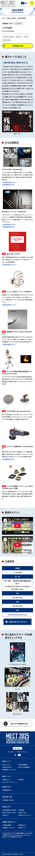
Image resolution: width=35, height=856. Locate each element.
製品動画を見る (8, 185)
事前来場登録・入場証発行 (10, 810)
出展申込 (21, 779)
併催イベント (22, 827)
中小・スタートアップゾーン (9, 782)
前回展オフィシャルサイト (9, 769)
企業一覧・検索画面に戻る (19, 723)
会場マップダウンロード (25, 815)
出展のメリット (6, 779)
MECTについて (7, 764)
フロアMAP (18, 23)
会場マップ (6, 815)
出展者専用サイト (7, 790)
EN (26, 3)
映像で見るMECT (7, 767)
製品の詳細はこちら (9, 182)
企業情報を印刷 (17, 46)
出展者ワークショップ (8, 827)
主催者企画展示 (7, 825)
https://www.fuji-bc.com (17, 614)
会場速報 (21, 810)
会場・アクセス (22, 812)
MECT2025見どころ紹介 (9, 812)
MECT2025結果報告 (24, 767)
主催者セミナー (23, 825)
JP (22, 3)
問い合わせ (17, 748)
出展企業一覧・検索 (8, 800)
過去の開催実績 (23, 764)
